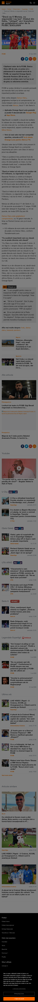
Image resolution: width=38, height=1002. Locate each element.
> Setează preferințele (19, 989)
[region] (19, 986)
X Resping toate (19, 993)
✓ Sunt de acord (19, 999)
